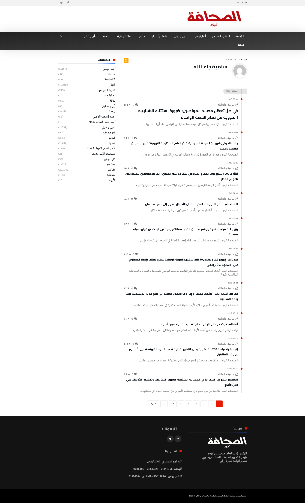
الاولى (112, 85)
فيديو (112, 138)
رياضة (112, 111)
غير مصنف (109, 132)
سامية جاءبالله (226, 105)
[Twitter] (61, 3)
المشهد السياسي (106, 90)
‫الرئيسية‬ (244, 60)
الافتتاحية (109, 79)
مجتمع (111, 164)
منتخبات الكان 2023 (103, 154)
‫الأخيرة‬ (154, 403)
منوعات (111, 175)
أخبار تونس (109, 69)
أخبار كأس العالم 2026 (102, 122)
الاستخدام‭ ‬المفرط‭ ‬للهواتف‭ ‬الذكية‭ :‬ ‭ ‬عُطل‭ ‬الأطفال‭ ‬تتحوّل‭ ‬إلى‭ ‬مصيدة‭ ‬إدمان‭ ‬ (191, 204)
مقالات (111, 170)
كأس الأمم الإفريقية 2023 (100, 148)
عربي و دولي (108, 127)
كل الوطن (109, 159)
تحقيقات (110, 95)
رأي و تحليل (108, 106)
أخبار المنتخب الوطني (104, 117)
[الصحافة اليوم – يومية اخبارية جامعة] (214, 11)
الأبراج (112, 180)
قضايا (112, 143)
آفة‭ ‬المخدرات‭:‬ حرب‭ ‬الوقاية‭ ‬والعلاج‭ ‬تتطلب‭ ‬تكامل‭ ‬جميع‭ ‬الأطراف (199, 324)
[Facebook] (68, 3)
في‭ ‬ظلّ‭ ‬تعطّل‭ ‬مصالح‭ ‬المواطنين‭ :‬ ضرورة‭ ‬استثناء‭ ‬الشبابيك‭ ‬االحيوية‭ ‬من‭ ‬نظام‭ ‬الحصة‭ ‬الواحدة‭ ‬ (188, 114)
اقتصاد (111, 74)
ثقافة (112, 101)
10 (173, 403)
